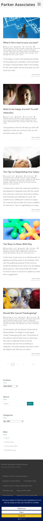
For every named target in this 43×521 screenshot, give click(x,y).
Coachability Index (30, 481)
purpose (5, 53)
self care (31, 251)
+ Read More (35, 74)
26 (33, 364)
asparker (18, 47)
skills (26, 53)
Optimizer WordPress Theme (11, 467)
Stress (28, 121)
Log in (6, 438)
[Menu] (39, 4)
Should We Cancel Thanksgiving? (20, 313)
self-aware (12, 53)
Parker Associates (18, 4)
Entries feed (9, 442)
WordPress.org (10, 450)
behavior (11, 48)
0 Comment (28, 47)
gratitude (10, 320)
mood (17, 251)
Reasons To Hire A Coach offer (27, 495)
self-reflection (20, 53)
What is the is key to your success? (20, 42)
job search (20, 50)
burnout (17, 118)
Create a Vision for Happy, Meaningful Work (17, 486)
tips (13, 54)
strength (31, 53)
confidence (6, 179)
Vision (21, 54)
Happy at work (11, 50)
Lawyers (26, 50)
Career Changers (20, 48)
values (17, 54)
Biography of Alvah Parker (11, 481)
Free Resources (8, 490)
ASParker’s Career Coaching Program (15, 476)
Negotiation (12, 181)
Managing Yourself (18, 120)
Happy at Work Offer (24, 490)
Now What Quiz (8, 495)
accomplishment (8, 177)
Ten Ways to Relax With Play (17, 244)
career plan (29, 48)
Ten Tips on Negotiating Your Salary (21, 172)
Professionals (35, 51)
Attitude (5, 48)
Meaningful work (14, 51)
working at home (14, 184)
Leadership (29, 179)
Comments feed (10, 446)
